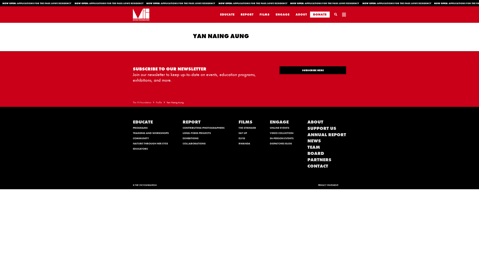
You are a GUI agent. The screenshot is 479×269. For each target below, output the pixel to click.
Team (313, 147)
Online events (279, 127)
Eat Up (243, 133)
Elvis (242, 138)
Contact (317, 166)
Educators (140, 148)
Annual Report (326, 134)
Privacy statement (328, 185)
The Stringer (247, 127)
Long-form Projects (197, 133)
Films (265, 14)
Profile (159, 102)
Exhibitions (191, 138)
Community (141, 138)
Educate (227, 14)
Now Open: (104, 3)
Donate (320, 14)
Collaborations (194, 143)
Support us (321, 128)
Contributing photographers (204, 127)
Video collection (281, 133)
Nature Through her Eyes (150, 143)
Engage (283, 14)
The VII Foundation (142, 102)
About (301, 14)
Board (315, 153)
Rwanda (244, 143)
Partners (319, 160)
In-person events (282, 138)
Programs (140, 127)
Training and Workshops (151, 133)
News (314, 141)
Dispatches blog (281, 143)
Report (247, 14)
